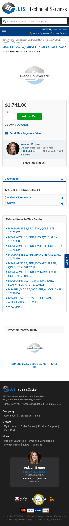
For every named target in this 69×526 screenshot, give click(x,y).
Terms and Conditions (39, 440)
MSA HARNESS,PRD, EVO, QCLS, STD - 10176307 (32, 230)
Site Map (37, 444)
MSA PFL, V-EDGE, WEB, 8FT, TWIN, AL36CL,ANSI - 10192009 (30, 300)
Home (5, 40)
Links (26, 444)
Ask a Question (18, 124)
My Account (10, 426)
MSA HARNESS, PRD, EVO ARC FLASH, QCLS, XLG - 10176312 (32, 274)
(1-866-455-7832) (59, 29)
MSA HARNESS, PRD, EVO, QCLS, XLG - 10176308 (32, 239)
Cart (65, 33)
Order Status (28, 426)
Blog (37, 415)
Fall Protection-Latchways (25, 40)
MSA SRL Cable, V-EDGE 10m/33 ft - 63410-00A (34, 365)
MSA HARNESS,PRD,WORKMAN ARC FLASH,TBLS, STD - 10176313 (31, 282)
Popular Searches (14, 440)
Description (11, 178)
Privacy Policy (12, 444)
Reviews (9, 202)
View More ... (15, 307)
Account (56, 33)
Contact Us (25, 415)
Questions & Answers (17, 197)
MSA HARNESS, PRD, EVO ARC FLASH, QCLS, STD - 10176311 (32, 265)
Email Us (25, 154)
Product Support (47, 426)
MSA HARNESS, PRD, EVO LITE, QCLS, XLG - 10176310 (35, 256)
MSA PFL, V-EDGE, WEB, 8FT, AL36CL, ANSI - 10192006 (35, 291)
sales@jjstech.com (51, 404)
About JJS (10, 415)
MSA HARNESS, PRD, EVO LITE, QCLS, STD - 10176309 (35, 248)
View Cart (9, 430)
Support (46, 33)
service (36, 33)
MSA (11, 40)
